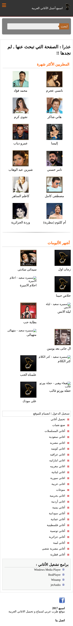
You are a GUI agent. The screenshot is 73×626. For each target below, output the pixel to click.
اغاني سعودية (57, 436)
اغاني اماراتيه (57, 460)
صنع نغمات (58, 425)
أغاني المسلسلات (55, 431)
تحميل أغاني (58, 419)
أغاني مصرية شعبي (53, 548)
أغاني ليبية (59, 542)
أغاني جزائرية (57, 536)
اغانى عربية (58, 483)
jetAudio (56, 584)
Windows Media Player (47, 569)
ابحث (64, 26)
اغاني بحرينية (57, 495)
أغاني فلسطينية (56, 525)
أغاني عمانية (58, 519)
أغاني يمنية (58, 507)
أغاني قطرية (57, 554)
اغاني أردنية (58, 501)
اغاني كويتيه (58, 448)
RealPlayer (54, 574)
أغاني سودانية (57, 513)
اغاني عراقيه (57, 454)
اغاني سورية (57, 478)
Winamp (56, 579)
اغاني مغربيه (57, 466)
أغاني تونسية (57, 531)
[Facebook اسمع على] (62, 600)
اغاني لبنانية (58, 472)
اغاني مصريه (57, 442)
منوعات (60, 489)
